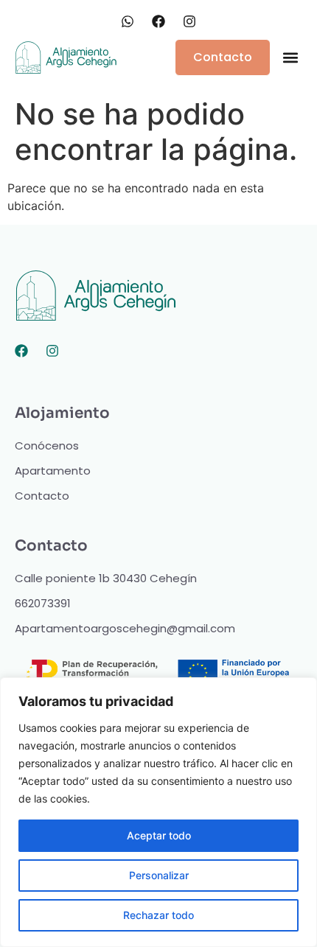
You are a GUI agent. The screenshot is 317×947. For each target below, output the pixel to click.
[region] (158, 812)
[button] (290, 58)
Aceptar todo (159, 835)
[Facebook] (21, 350)
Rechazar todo (158, 915)
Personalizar (159, 875)
